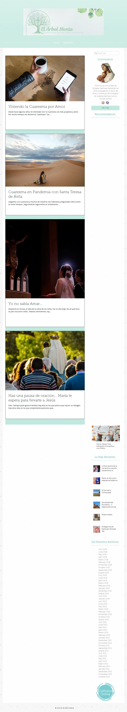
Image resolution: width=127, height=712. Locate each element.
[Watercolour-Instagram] (103, 102)
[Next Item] (116, 433)
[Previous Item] (96, 433)
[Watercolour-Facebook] (107, 102)
